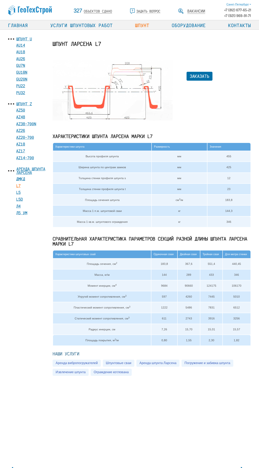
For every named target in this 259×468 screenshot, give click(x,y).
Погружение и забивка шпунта (207, 363)
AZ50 (20, 110)
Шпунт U (24, 39)
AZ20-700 (25, 137)
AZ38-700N (26, 123)
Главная (18, 25)
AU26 (20, 58)
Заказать (199, 76)
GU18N (21, 72)
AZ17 (20, 150)
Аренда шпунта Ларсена (30, 171)
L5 (18, 192)
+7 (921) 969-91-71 (237, 15)
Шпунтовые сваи (118, 363)
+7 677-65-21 (237, 10)
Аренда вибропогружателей (77, 363)
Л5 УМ (21, 212)
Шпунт (142, 25)
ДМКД (20, 179)
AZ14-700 (25, 157)
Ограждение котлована (111, 372)
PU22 (20, 86)
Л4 (18, 206)
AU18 (20, 52)
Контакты (239, 25)
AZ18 (20, 144)
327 (93, 10)
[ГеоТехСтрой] (30, 10)
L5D (19, 199)
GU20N (21, 79)
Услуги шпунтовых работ (81, 25)
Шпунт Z (24, 104)
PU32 (20, 92)
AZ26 (20, 130)
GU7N (20, 65)
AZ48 (20, 116)
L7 (18, 185)
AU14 (20, 45)
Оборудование (189, 25)
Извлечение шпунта (71, 372)
